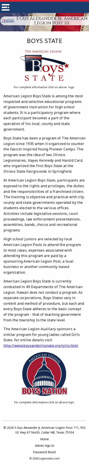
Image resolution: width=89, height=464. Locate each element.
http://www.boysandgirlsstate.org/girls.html (40, 345)
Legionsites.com (49, 458)
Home (44, 439)
